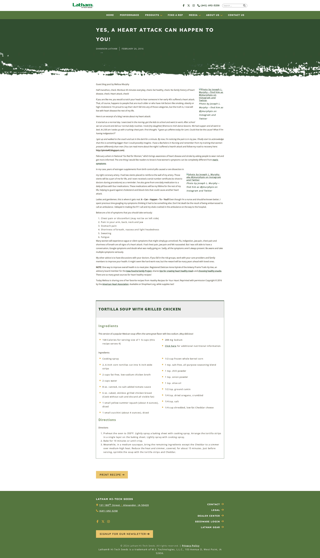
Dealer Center (209, 515)
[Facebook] (183, 5)
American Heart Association (115, 284)
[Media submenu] (199, 15)
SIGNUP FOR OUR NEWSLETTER (123, 533)
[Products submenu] (161, 15)
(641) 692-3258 (210, 5)
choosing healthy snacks (209, 271)
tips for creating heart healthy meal (176, 271)
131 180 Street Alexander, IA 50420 (124, 505)
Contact (213, 504)
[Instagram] (193, 5)
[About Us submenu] (221, 15)
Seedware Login (207, 521)
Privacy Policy (191, 545)
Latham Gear (210, 527)
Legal (215, 510)
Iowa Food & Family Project (139, 271)
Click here (170, 346)
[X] (188, 5)
